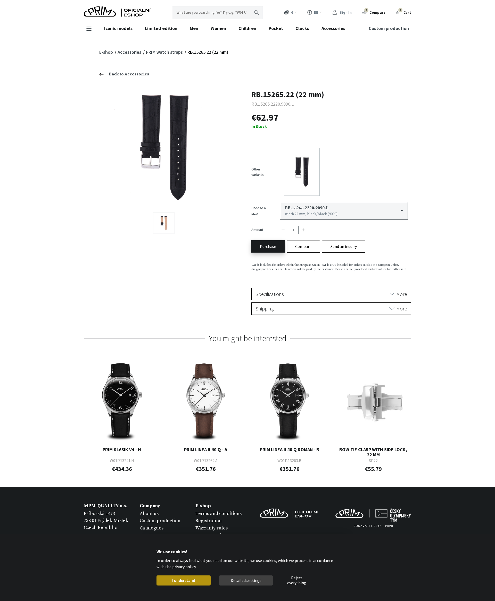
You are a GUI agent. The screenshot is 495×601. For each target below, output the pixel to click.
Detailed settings (245, 580)
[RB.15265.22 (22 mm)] (163, 147)
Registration (208, 521)
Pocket (276, 28)
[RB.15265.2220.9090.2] (163, 223)
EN (316, 12)
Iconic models (118, 28)
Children (247, 28)
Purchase (268, 246)
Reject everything (296, 581)
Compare (376, 12)
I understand (183, 580)
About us (149, 514)
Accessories (333, 28)
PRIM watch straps (165, 52)
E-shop (106, 52)
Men (194, 28)
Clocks (302, 28)
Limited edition (161, 28)
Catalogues (151, 528)
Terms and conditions (218, 514)
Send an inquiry (344, 246)
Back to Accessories (129, 74)
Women (218, 28)
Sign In (345, 12)
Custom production (389, 28)
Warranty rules (211, 528)
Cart (405, 12)
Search (256, 12)
